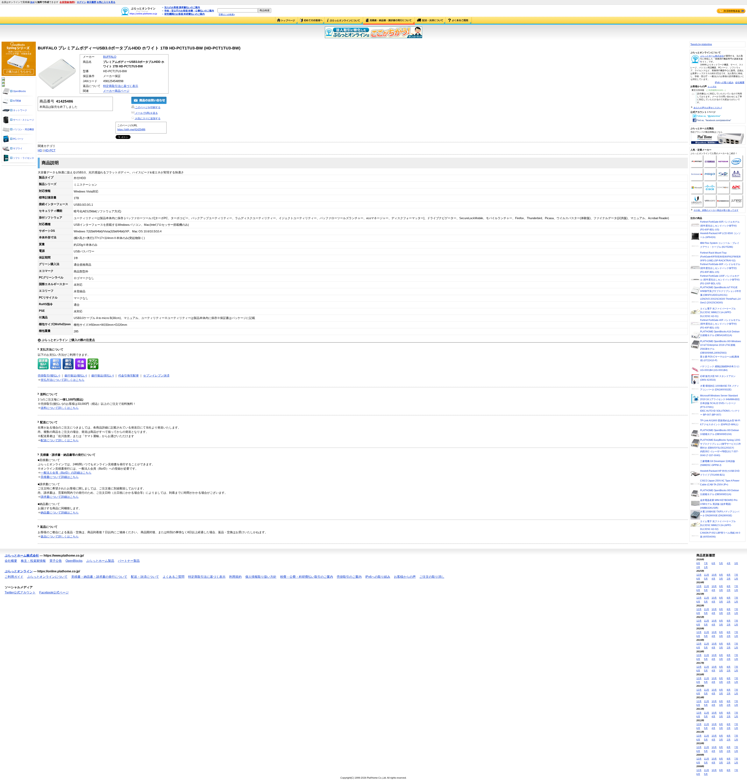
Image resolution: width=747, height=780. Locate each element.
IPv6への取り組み (724, 82)
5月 (721, 563)
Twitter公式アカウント (20, 592)
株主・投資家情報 (33, 560)
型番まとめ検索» (227, 14)
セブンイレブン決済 (156, 375)
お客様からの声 (405, 576)
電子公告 (55, 560)
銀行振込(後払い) (76, 375)
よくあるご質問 (459, 21)
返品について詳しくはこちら (60, 536)
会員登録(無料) (67, 2)
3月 (736, 563)
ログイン (81, 2)
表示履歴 (91, 2)
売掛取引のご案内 (349, 576)
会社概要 (739, 82)
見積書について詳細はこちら (60, 477)
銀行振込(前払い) (102, 375)
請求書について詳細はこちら (60, 496)
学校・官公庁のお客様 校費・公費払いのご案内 (189, 10)
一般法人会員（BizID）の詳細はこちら (66, 472)
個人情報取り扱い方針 (260, 576)
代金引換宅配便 (128, 375)
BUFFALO (109, 56)
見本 (32, 2)
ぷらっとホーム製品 (100, 560)
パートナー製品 (129, 560)
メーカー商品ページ (116, 90)
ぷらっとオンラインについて (344, 21)
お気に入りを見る (106, 2)
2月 (698, 567)
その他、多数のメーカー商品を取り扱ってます (716, 210)
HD (40, 150)
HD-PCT (49, 150)
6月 (713, 563)
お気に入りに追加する (147, 118)
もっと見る (712, 87)
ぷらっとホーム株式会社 (712, 56)
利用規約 (235, 576)
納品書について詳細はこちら (60, 512)
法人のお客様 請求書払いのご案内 (182, 7)
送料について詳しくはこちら (60, 407)
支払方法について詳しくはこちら (62, 379)
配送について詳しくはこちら (60, 440)
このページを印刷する (147, 107)
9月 (721, 575)
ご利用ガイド (311, 21)
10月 (714, 575)
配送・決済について (430, 21)
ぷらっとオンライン (19, 571)
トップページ (286, 21)
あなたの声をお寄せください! (708, 107)
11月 (706, 575)
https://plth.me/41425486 (131, 129)
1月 (706, 567)
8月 (698, 563)
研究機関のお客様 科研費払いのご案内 (184, 14)
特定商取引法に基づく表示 (120, 86)
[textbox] (237, 10)
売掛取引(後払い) (49, 375)
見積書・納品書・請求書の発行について (389, 21)
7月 (706, 563)
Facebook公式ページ (54, 592)
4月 (728, 563)
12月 (698, 575)
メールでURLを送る (146, 113)
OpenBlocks (74, 560)
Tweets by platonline (701, 44)
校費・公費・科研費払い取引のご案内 (306, 576)
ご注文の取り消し (431, 576)
